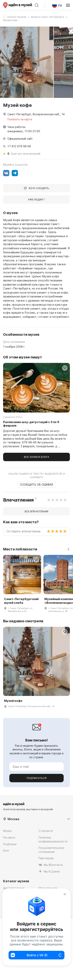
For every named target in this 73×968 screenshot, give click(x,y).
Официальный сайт (20, 138)
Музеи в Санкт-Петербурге (47, 16)
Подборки (10, 844)
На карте (9, 837)
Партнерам (46, 858)
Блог (6, 850)
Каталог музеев (16, 16)
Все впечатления (36, 511)
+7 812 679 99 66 (19, 146)
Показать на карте (19, 119)
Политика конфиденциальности (53, 839)
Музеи (7, 830)
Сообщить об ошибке (36, 484)
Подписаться (37, 778)
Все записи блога (36, 456)
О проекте (46, 830)
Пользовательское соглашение (51, 849)
